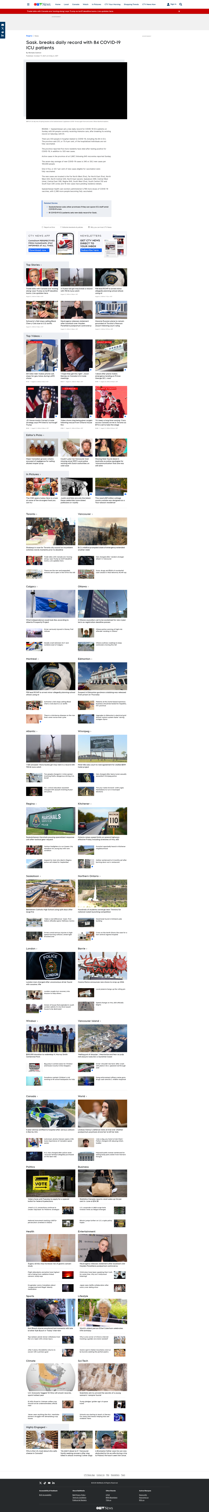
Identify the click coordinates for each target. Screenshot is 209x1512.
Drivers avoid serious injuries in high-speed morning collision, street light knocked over (58, 934)
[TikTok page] (45, 1483)
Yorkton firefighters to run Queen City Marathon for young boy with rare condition (58, 848)
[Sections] (28, 4)
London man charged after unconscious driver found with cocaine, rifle (49, 983)
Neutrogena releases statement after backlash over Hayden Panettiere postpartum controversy (76, 323)
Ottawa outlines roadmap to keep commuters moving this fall (109, 644)
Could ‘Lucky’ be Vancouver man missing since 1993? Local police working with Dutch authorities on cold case (75, 462)
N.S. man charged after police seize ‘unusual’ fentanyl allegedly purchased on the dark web (59, 1154)
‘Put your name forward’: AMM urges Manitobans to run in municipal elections (110, 790)
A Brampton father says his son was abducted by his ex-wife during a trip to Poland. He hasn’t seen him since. (111, 1453)
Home (57, 4)
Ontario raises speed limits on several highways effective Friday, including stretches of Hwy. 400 (98, 838)
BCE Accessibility (45, 1495)
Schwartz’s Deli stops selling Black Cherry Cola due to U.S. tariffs (41, 322)
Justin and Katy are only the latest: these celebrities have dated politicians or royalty (76, 500)
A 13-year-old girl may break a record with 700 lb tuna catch (76, 290)
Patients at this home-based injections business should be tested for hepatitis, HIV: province (111, 704)
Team (123, 1475)
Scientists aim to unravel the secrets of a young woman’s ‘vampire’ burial (100, 1394)
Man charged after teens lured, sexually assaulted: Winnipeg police (111, 775)
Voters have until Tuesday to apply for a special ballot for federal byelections (48, 1200)
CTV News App (89, 1475)
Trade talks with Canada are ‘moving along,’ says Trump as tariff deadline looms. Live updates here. (42, 291)
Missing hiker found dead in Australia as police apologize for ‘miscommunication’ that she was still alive (109, 462)
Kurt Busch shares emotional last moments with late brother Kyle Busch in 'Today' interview (50, 1329)
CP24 (108, 1495)
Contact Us (100, 1475)
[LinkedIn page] (53, 1483)
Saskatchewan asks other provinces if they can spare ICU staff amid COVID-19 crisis (78, 208)
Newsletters (115, 1475)
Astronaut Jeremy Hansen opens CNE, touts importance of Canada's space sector (59, 1141)
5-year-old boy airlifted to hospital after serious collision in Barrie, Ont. (50, 1131)
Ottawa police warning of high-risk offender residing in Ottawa (109, 630)
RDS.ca (141, 1500)
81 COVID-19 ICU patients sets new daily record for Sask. (73, 213)
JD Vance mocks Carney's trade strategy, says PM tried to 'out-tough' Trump (41, 422)
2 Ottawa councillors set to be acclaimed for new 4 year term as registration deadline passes (102, 621)
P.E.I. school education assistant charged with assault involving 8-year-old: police (58, 790)
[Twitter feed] (40, 1483)
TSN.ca (108, 1500)
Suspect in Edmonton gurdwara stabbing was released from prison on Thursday (102, 693)
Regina (29, 36)
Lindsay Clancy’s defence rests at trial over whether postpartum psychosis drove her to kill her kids (100, 1131)
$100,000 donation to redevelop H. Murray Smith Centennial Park (47, 1055)
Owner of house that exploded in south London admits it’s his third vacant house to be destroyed (59, 1007)
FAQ (107, 1475)
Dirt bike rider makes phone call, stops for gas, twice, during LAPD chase (40, 376)
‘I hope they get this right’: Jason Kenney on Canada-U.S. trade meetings (75, 376)
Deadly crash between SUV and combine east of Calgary (56, 644)
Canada (75, 4)
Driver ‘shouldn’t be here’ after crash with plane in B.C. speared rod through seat (111, 1066)
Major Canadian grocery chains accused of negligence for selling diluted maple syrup (40, 461)
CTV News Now (149, 4)
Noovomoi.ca (143, 1497)
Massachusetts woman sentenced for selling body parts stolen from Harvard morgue (111, 1154)
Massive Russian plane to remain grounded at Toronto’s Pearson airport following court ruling (109, 323)
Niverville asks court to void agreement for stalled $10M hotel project (102, 766)
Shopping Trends (131, 4)
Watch (85, 4)
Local (66, 4)
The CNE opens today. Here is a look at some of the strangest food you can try (42, 500)
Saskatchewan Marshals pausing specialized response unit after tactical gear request (50, 838)
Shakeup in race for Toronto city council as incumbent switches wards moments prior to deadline (49, 549)
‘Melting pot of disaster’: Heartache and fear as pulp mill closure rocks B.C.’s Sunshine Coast (101, 1055)
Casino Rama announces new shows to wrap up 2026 (101, 982)
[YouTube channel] (49, 1483)
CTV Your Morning (112, 4)
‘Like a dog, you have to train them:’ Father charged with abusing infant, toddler (109, 1141)
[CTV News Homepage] (42, 4)
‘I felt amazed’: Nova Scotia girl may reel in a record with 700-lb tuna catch (50, 766)
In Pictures (96, 4)
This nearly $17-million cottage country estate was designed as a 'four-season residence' (110, 500)
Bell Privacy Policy (78, 1495)
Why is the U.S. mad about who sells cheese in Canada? (41, 1452)
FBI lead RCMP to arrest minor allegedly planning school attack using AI (109, 291)
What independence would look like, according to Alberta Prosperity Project (47, 621)
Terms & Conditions (79, 1497)
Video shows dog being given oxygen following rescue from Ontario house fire (76, 422)
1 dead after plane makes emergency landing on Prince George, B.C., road (108, 376)
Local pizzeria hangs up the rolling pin (110, 989)
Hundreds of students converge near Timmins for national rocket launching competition (99, 911)
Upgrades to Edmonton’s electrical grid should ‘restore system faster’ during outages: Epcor (111, 717)
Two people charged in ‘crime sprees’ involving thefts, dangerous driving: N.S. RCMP (59, 776)
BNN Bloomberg (111, 1497)
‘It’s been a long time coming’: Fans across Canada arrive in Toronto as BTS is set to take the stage (110, 422)
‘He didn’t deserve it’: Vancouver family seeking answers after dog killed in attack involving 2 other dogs (76, 1453)
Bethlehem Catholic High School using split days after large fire (49, 911)
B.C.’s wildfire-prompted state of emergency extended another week (101, 549)
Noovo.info (143, 1495)
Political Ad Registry (79, 1500)
